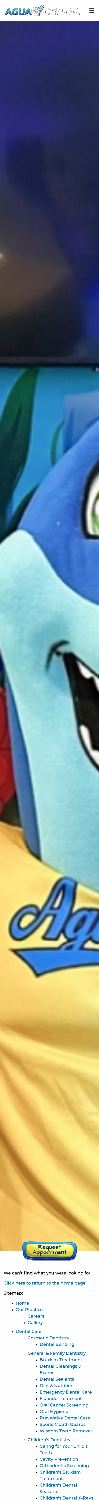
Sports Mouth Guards (63, 1425)
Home (22, 1303)
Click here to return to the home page (45, 1283)
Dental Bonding (57, 1345)
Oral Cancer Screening (64, 1405)
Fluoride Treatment (61, 1399)
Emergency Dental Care (66, 1392)
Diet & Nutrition (57, 1386)
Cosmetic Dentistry (48, 1338)
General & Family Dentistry (57, 1353)
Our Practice (29, 1310)
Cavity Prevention (59, 1459)
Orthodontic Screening (64, 1466)
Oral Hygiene (54, 1412)
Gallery (35, 1323)
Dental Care (29, 1332)
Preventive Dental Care (65, 1418)
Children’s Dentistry (49, 1440)
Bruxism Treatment (61, 1360)
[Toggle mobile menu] (92, 10)
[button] (49, 1251)
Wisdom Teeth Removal (66, 1431)
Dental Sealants (57, 1379)
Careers (36, 1316)
